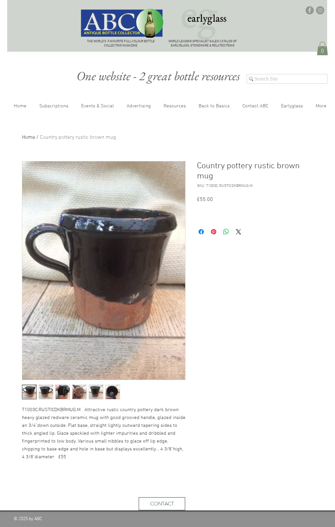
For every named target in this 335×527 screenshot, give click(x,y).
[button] (322, 48)
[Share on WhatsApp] (226, 232)
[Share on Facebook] (201, 232)
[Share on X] (238, 232)
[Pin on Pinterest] (214, 232)
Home (28, 137)
